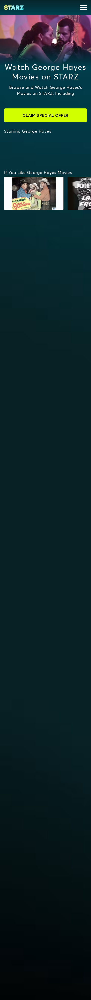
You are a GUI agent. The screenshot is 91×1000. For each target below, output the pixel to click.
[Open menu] (83, 7)
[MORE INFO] (33, 193)
